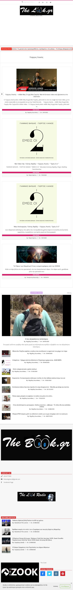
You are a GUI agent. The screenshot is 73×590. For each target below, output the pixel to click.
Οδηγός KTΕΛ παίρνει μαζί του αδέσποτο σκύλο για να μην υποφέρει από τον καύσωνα (39, 414)
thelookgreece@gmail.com (12, 479)
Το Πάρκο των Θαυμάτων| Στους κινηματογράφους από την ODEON (36, 266)
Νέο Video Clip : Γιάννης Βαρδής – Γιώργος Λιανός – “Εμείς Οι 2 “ (37, 164)
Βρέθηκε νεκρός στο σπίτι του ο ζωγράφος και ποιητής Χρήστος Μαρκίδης (36, 529)
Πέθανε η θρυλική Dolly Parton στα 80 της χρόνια (27, 520)
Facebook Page (8, 482)
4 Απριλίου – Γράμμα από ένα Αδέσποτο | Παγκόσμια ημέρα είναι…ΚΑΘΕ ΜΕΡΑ (36, 360)
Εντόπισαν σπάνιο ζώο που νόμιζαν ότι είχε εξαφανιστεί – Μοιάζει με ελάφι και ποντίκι (40, 387)
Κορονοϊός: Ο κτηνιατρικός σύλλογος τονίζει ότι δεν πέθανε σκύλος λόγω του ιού (38, 378)
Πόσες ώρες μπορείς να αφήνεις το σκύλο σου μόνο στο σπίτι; (32, 396)
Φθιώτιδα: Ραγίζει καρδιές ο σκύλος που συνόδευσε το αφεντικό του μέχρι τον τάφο (39, 351)
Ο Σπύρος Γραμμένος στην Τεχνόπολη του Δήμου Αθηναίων (31, 547)
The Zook (43, 563)
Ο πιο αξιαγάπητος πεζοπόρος (36, 339)
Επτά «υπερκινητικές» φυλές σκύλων (25, 369)
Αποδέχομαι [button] (65, 586)
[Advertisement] (36, 31)
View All (69, 293)
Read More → (36, 109)
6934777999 (7, 476)
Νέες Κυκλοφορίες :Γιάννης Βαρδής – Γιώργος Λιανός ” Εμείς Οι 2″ (36, 227)
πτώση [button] (55, 586)
